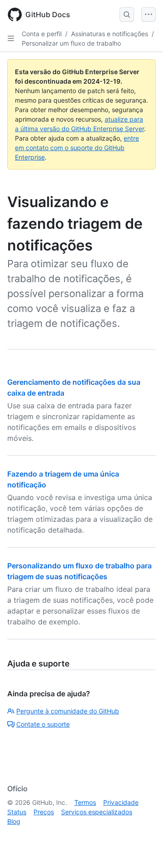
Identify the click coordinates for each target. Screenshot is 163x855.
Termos (85, 802)
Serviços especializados (96, 812)
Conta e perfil (42, 34)
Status (16, 812)
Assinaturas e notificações (109, 34)
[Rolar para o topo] (143, 835)
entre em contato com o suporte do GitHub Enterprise (77, 147)
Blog (13, 821)
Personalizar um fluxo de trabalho (71, 43)
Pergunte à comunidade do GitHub (67, 711)
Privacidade (121, 802)
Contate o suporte (43, 724)
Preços (44, 812)
